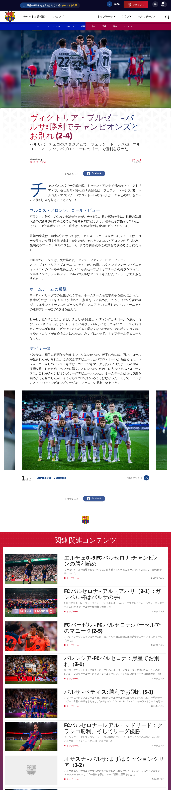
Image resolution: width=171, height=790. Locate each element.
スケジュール (54, 26)
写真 (115, 26)
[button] (10, 430)
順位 (94, 26)
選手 (104, 26)
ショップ (58, 16)
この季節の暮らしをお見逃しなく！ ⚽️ (50, 5)
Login (115, 4)
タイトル (128, 26)
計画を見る (138, 4)
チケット (70, 26)
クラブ (125, 16)
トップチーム (105, 16)
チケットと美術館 (34, 16)
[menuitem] (163, 3)
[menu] (164, 4)
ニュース (37, 26)
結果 (83, 26)
